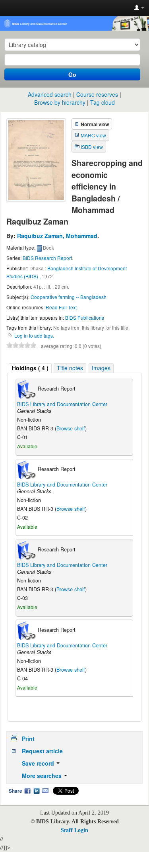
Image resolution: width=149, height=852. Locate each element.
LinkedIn (37, 791)
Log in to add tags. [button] (34, 335)
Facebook (27, 791)
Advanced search (50, 94)
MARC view (93, 135)
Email (45, 791)
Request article (42, 751)
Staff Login (74, 830)
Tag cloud (102, 102)
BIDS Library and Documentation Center (62, 404)
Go (72, 74)
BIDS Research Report (47, 257)
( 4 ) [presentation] (30, 368)
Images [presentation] (101, 368)
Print (28, 739)
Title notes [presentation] (70, 368)
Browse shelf (70, 428)
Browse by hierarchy (59, 102)
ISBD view (92, 146)
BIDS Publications (84, 317)
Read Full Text (61, 307)
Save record (39, 763)
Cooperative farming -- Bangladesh (68, 296)
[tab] (30, 368)
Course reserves (97, 94)
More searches (42, 776)
